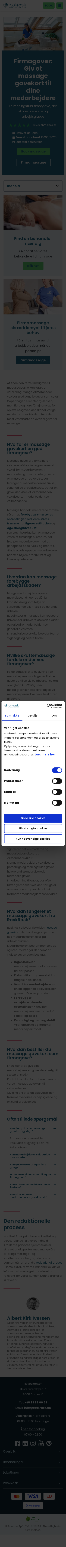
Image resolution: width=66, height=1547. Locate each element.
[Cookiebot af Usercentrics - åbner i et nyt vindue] (47, 706)
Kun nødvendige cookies (33, 839)
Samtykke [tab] (12, 715)
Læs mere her (45, 754)
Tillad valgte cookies (33, 828)
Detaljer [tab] (33, 715)
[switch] (57, 781)
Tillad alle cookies (33, 818)
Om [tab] (54, 715)
